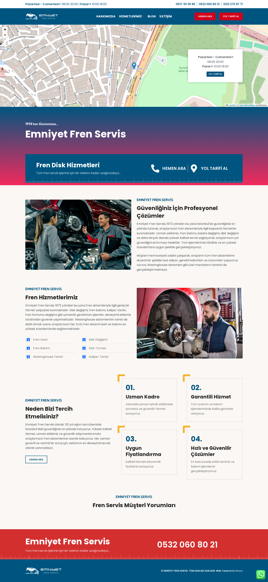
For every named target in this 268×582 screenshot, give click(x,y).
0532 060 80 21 (187, 544)
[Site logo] (41, 16)
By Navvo (237, 570)
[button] (134, 66)
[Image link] (43, 570)
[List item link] (50, 340)
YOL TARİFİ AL (231, 16)
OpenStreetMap (247, 105)
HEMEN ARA (205, 16)
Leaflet (231, 105)
